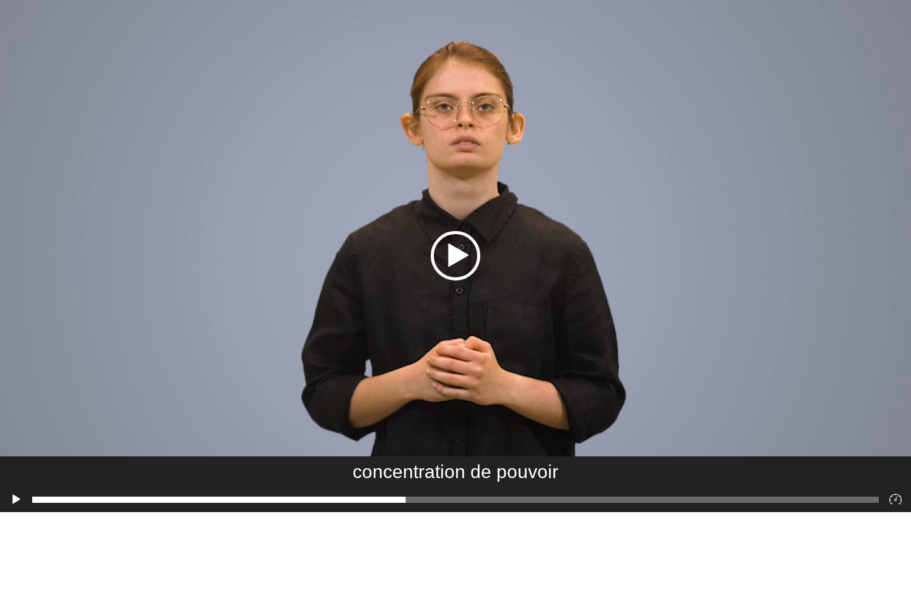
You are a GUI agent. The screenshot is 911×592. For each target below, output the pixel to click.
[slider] (455, 500)
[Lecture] (16, 500)
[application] (455, 256)
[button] (455, 256)
